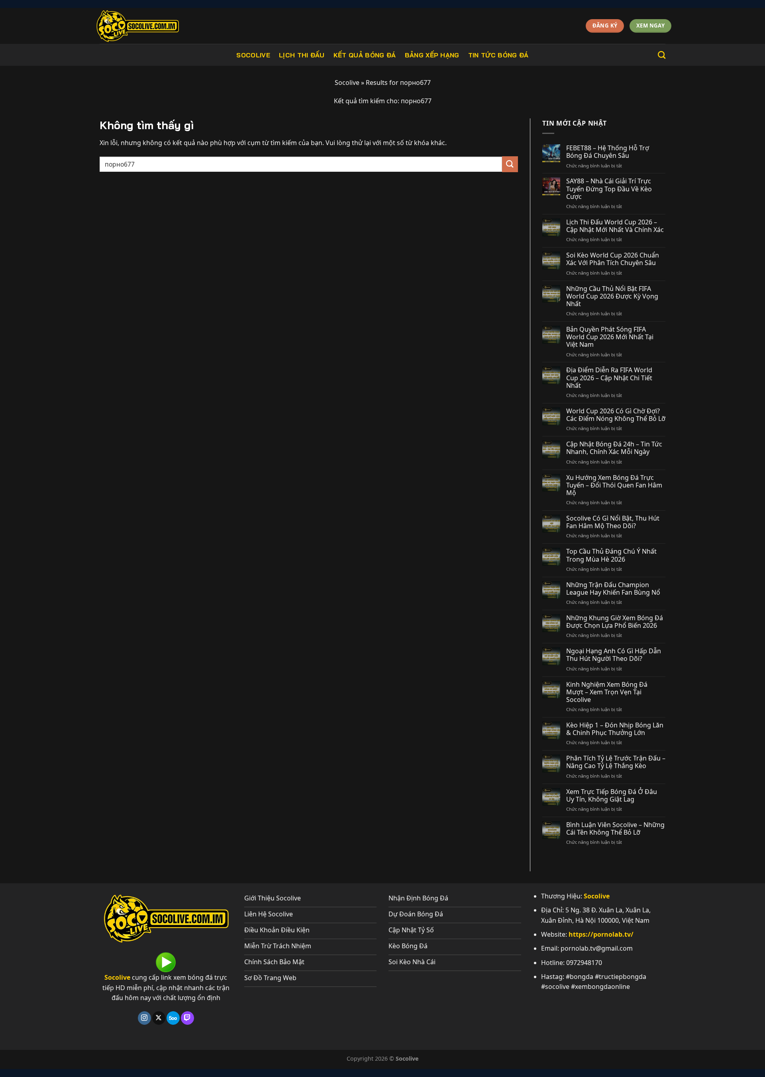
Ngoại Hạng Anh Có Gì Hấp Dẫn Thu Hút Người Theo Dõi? (613, 654)
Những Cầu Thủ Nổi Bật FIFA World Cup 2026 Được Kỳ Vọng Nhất (612, 296)
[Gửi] (510, 164)
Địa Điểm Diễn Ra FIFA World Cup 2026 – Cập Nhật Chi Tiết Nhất (609, 377)
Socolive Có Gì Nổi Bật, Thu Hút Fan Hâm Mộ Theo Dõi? (612, 522)
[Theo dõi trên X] (158, 1018)
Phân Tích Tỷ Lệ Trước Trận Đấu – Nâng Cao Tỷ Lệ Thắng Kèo (615, 762)
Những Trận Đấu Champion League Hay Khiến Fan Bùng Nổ (613, 588)
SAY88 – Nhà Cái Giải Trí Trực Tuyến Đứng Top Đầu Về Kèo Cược (609, 188)
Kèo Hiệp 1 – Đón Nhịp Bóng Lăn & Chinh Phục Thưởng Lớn (614, 729)
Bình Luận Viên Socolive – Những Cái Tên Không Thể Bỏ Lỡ (615, 828)
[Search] (661, 54)
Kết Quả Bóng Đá (364, 55)
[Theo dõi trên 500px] (173, 1018)
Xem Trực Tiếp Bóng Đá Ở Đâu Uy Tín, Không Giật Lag (611, 795)
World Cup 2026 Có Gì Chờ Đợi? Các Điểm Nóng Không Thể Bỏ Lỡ (615, 415)
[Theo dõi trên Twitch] (187, 1018)
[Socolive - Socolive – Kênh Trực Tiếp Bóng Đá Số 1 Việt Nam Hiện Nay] (154, 26)
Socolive (253, 55)
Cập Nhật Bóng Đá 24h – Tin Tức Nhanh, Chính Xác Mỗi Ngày (614, 448)
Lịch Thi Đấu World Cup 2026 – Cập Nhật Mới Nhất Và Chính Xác (615, 226)
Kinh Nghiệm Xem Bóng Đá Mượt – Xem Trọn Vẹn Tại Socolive (606, 692)
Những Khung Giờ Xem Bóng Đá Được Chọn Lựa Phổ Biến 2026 (614, 621)
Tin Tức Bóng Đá (498, 55)
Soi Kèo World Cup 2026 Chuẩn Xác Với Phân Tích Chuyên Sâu (612, 259)
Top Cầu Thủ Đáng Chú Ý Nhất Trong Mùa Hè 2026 (611, 555)
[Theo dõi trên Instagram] (144, 1018)
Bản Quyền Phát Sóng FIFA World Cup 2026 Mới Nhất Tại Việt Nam (609, 337)
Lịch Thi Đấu (302, 55)
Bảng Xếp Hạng (432, 55)
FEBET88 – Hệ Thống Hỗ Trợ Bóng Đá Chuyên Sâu (607, 151)
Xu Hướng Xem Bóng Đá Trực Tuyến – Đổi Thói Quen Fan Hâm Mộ (614, 485)
